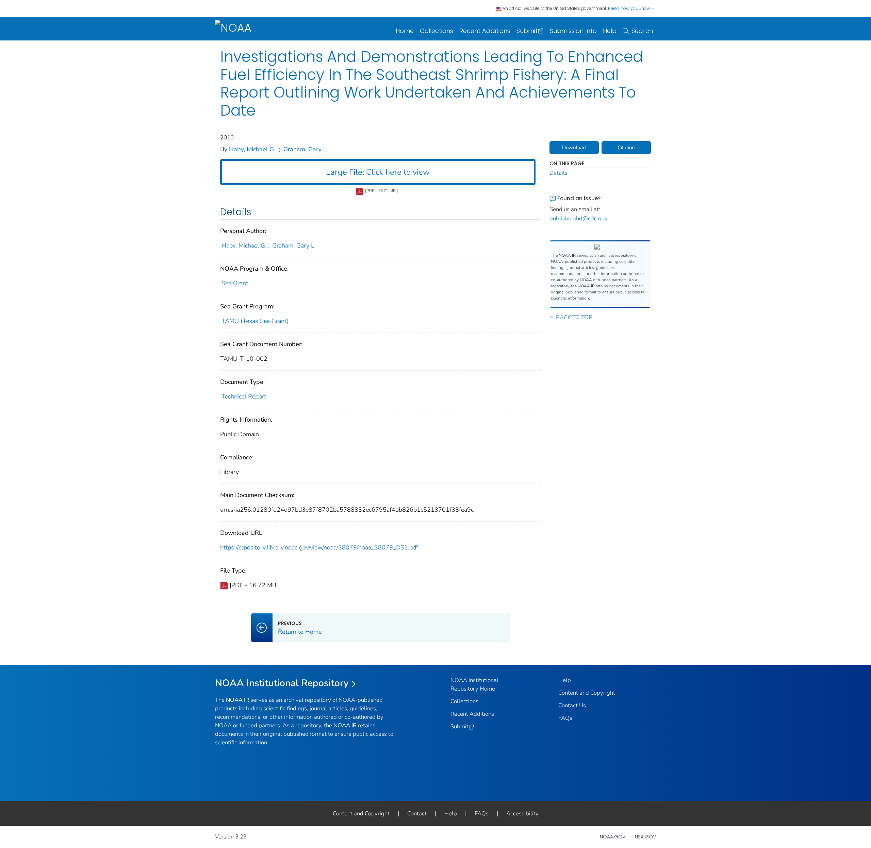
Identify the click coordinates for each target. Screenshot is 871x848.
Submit (527, 31)
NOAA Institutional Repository (282, 683)
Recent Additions (484, 31)
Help (610, 31)
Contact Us (572, 705)
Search (642, 31)
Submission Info (573, 31)
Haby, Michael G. (252, 149)
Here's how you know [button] (629, 8)
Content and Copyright (586, 693)
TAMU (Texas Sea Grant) (255, 321)
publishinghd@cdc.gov (578, 218)
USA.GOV (645, 836)
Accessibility (522, 813)
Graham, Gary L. (305, 149)
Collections (436, 31)
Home (405, 31)
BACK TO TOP (574, 317)
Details (558, 173)
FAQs (565, 718)
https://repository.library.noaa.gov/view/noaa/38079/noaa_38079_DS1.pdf (319, 547)
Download (574, 147)
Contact (417, 813)
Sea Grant (234, 283)
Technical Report (243, 396)
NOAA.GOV (612, 836)
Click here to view (378, 172)
